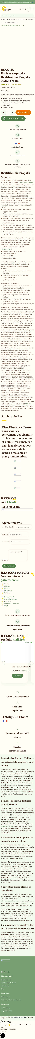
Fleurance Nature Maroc (18, 1017)
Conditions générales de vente (8, 983)
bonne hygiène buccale (26, 182)
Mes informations (5, 1008)
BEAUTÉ (21, 19)
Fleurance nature (6, 249)
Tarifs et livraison (5, 997)
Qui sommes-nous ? (6, 980)
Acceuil (3, 19)
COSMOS (28, 404)
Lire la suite (17, 676)
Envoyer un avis (9, 566)
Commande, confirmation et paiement (10, 1000)
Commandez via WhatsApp (15, 118)
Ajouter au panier (22, 112)
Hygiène (30, 19)
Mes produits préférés (6, 1011)
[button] (3, 663)
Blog (2, 989)
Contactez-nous (5, 986)
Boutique (12, 19)
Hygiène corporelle (9, 22)
